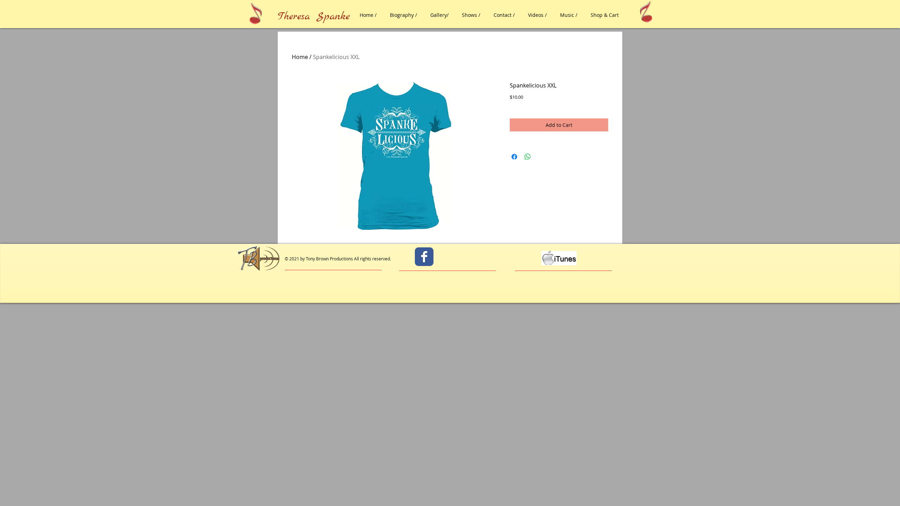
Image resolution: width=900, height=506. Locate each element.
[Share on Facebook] (514, 157)
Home (300, 57)
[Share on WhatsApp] (527, 157)
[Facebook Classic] (424, 256)
